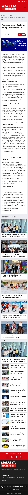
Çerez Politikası (20, 477)
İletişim (4, 480)
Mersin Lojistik (18, 493)
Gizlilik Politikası (11, 477)
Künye (3, 477)
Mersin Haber (10, 493)
